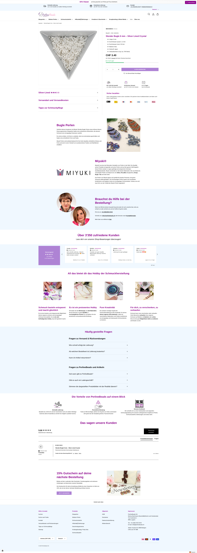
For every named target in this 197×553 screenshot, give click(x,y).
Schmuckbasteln (76, 532)
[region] (109, 254)
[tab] (146, 439)
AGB (103, 514)
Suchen (40, 514)
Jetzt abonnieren (64, 493)
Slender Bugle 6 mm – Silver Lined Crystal (53, 23)
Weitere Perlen (53, 19)
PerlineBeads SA (45, 545)
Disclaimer (105, 517)
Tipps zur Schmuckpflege (45, 526)
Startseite (40, 23)
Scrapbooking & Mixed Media (117, 19)
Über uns (137, 19)
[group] (46, 430)
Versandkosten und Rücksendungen (48, 523)
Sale (131, 19)
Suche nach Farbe (43, 517)
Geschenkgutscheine (78, 526)
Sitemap (40, 529)
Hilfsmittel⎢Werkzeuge (81, 19)
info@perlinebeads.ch (147, 6)
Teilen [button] (80, 453)
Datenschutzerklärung (108, 520)
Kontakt (40, 520)
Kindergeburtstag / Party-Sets (80, 529)
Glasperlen (41, 19)
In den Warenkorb (139, 69)
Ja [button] (73, 453)
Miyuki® (108, 33)
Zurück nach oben (98, 502)
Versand (113, 58)
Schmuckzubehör (66, 19)
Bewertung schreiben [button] (151, 431)
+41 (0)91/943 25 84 (135, 6)
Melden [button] (76, 453)
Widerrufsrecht (106, 523)
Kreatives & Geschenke (98, 19)
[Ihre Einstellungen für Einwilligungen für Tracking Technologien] (2, 550)
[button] (157, 14)
